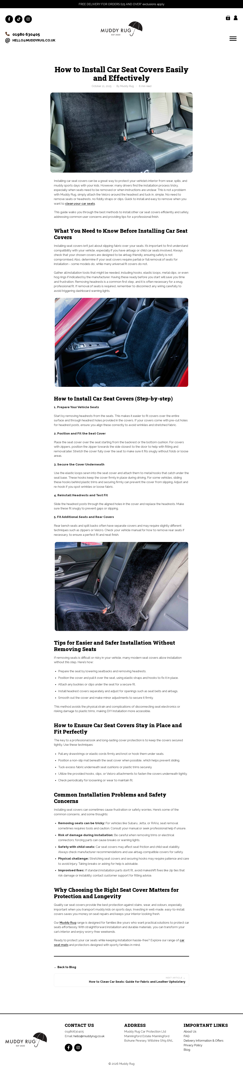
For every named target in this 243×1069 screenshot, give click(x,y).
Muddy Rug (68, 922)
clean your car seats (80, 203)
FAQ (186, 1036)
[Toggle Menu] (233, 38)
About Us (190, 1031)
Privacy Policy (193, 1045)
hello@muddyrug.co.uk (33, 40)
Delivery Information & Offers (203, 1040)
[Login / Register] (236, 17)
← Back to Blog (65, 967)
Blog (187, 1049)
